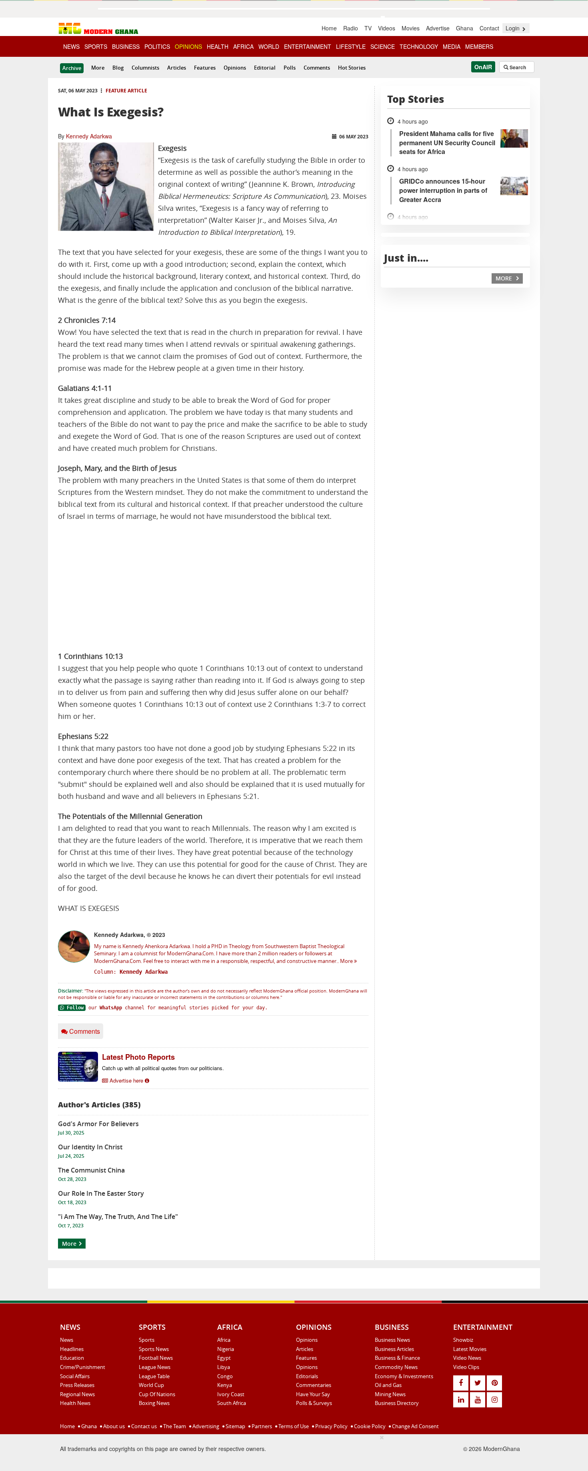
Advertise (438, 28)
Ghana (464, 28)
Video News (467, 1357)
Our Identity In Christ (90, 1147)
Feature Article (126, 90)
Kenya (224, 1385)
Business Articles (394, 1349)
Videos (386, 28)
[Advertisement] (213, 586)
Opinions (235, 67)
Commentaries (313, 1385)
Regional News (77, 1394)
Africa (223, 1339)
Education (72, 1357)
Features (205, 67)
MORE (505, 278)
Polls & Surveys (314, 1403)
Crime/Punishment (82, 1367)
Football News (156, 1357)
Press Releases (77, 1385)
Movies (411, 28)
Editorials (307, 1376)
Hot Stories (352, 67)
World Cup (151, 1385)
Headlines (72, 1349)
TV (368, 28)
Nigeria (225, 1349)
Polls (290, 67)
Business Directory (397, 1403)
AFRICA (243, 46)
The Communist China (91, 1170)
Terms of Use (293, 1426)
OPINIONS (188, 46)
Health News (75, 1403)
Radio (350, 28)
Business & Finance (397, 1357)
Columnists (145, 67)
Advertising (205, 1426)
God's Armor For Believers (98, 1123)
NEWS (71, 46)
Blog (118, 67)
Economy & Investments (404, 1376)
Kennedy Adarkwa (89, 136)
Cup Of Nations (157, 1394)
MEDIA (451, 46)
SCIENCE (382, 46)
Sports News (154, 1349)
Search (517, 67)
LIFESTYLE (351, 46)
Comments (317, 67)
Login (513, 28)
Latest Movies (469, 1349)
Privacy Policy (331, 1426)
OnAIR (483, 67)
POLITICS (157, 46)
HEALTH (217, 46)
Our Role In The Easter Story (101, 1193)
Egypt (224, 1357)
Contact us (143, 1426)
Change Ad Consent (415, 1426)
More (97, 67)
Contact (489, 28)
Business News (392, 1339)
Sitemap (234, 1426)
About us (113, 1426)
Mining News (390, 1394)
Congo (225, 1376)
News (66, 1339)
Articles (176, 67)
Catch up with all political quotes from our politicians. (163, 1068)
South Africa (231, 1403)
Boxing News (154, 1403)
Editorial (265, 67)
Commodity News (396, 1367)
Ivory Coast (230, 1394)
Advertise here (126, 1080)
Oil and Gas (388, 1385)
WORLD (268, 46)
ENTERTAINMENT (307, 46)
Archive (71, 68)
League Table (154, 1376)
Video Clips (466, 1367)
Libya (223, 1367)
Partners (261, 1426)
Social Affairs (75, 1376)
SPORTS (95, 46)
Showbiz (463, 1339)
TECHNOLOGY (419, 46)
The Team (174, 1426)
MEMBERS (479, 46)
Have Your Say (313, 1394)
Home (329, 28)
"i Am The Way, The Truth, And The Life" (118, 1216)
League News (154, 1367)
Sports (146, 1339)
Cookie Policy (369, 1426)
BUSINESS (126, 46)
